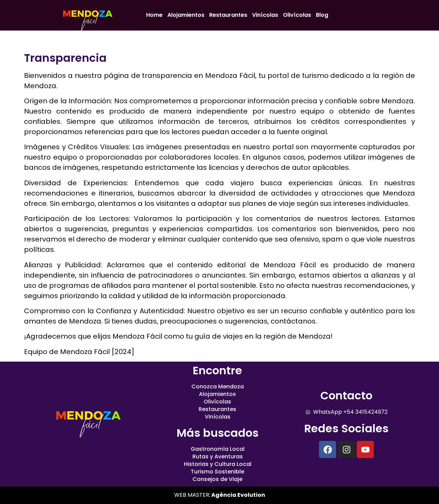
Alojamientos (185, 15)
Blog (322, 15)
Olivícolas (297, 15)
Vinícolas (265, 15)
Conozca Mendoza (217, 386)
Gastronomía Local (218, 449)
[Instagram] (346, 449)
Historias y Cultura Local (217, 464)
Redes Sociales (346, 428)
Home (154, 15)
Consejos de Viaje (217, 479)
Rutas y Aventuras (217, 456)
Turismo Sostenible (217, 472)
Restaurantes (228, 15)
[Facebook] (327, 449)
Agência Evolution (237, 495)
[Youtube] (365, 449)
